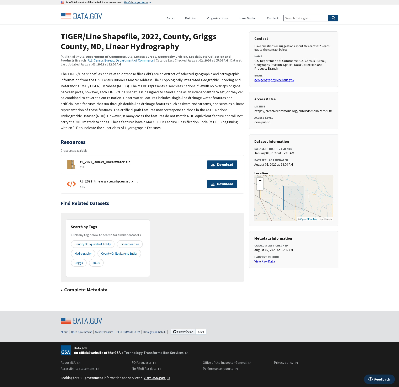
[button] (260, 181)
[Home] (81, 16)
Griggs (79, 263)
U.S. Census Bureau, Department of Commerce (121, 60)
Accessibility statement (78, 368)
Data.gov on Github (154, 332)
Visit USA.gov (155, 378)
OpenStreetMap (309, 219)
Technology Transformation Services (154, 352)
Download (225, 164)
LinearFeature (130, 244)
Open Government (81, 332)
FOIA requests (142, 362)
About (64, 332)
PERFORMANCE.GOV (128, 332)
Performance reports (218, 368)
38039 (96, 263)
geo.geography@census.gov (274, 80)
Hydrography (83, 253)
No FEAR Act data (144, 368)
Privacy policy (284, 362)
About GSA (68, 362)
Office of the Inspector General (225, 362)
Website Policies (104, 332)
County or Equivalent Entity (119, 253)
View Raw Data (264, 261)
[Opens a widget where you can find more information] (379, 380)
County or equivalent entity (93, 244)
